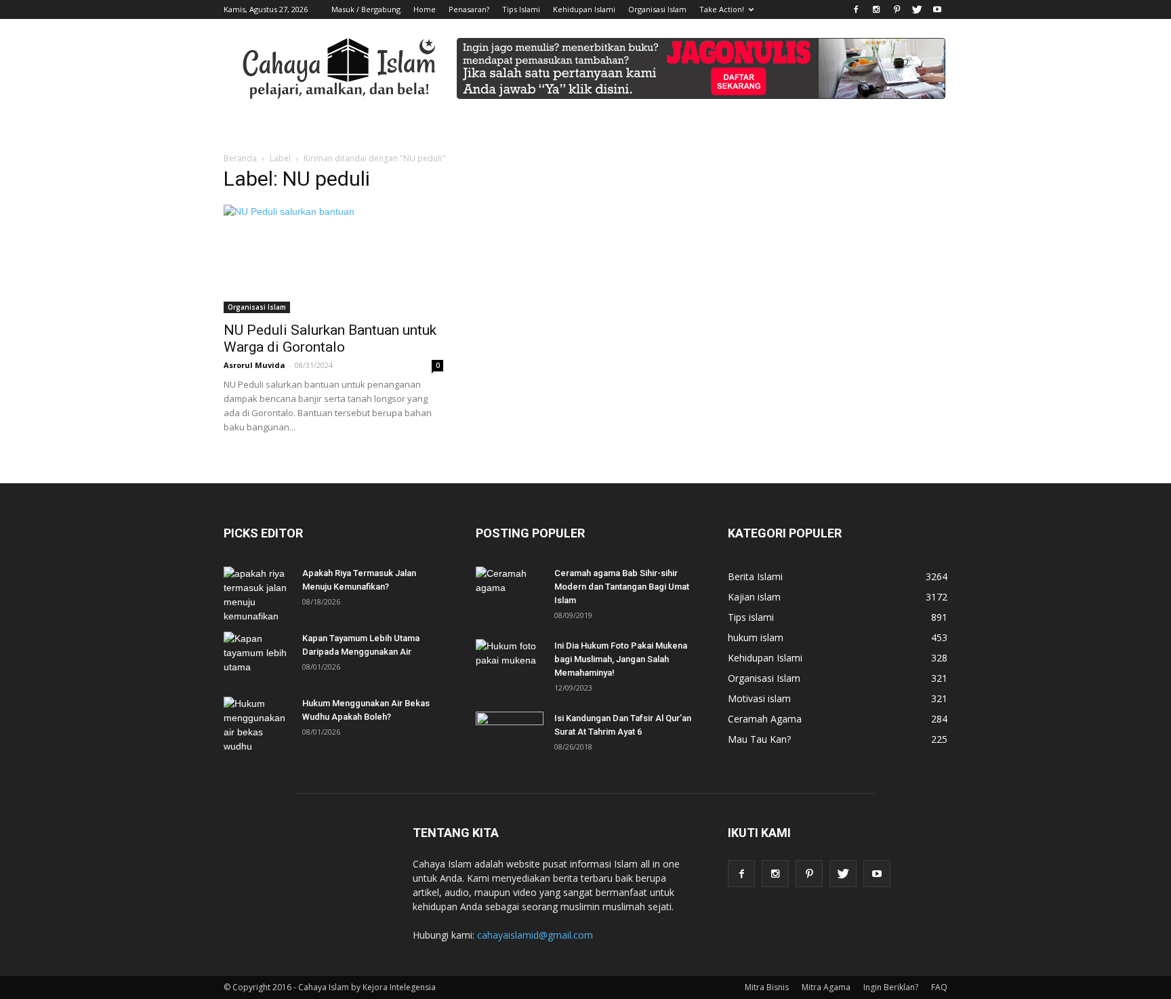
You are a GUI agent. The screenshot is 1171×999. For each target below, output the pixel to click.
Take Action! (721, 9)
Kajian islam (754, 596)
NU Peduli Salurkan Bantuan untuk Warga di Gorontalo (330, 338)
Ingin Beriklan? (890, 987)
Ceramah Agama (765, 718)
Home (424, 9)
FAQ (939, 987)
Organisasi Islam (657, 9)
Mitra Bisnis (767, 987)
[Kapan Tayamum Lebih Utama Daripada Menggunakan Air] (257, 655)
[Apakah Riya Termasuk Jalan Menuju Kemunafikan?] (257, 595)
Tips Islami (521, 9)
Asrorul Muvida (254, 365)
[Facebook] (856, 9)
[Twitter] (917, 9)
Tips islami (751, 617)
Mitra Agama (826, 987)
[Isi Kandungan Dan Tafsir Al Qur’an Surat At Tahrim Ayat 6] (509, 729)
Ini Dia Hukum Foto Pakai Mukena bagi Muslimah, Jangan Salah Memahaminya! (620, 659)
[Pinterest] (896, 9)
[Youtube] (937, 9)
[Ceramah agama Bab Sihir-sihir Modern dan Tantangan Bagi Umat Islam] (509, 590)
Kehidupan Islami (584, 9)
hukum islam (755, 637)
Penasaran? (469, 9)
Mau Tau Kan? (759, 739)
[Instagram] (876, 9)
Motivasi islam (759, 698)
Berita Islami (755, 576)
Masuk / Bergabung (365, 9)
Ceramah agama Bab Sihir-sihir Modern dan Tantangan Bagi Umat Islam (621, 586)
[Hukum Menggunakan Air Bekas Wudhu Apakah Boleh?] (257, 725)
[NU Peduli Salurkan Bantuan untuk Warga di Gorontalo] (333, 259)
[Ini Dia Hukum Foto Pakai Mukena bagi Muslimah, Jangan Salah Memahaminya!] (509, 663)
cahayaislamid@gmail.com (535, 935)
